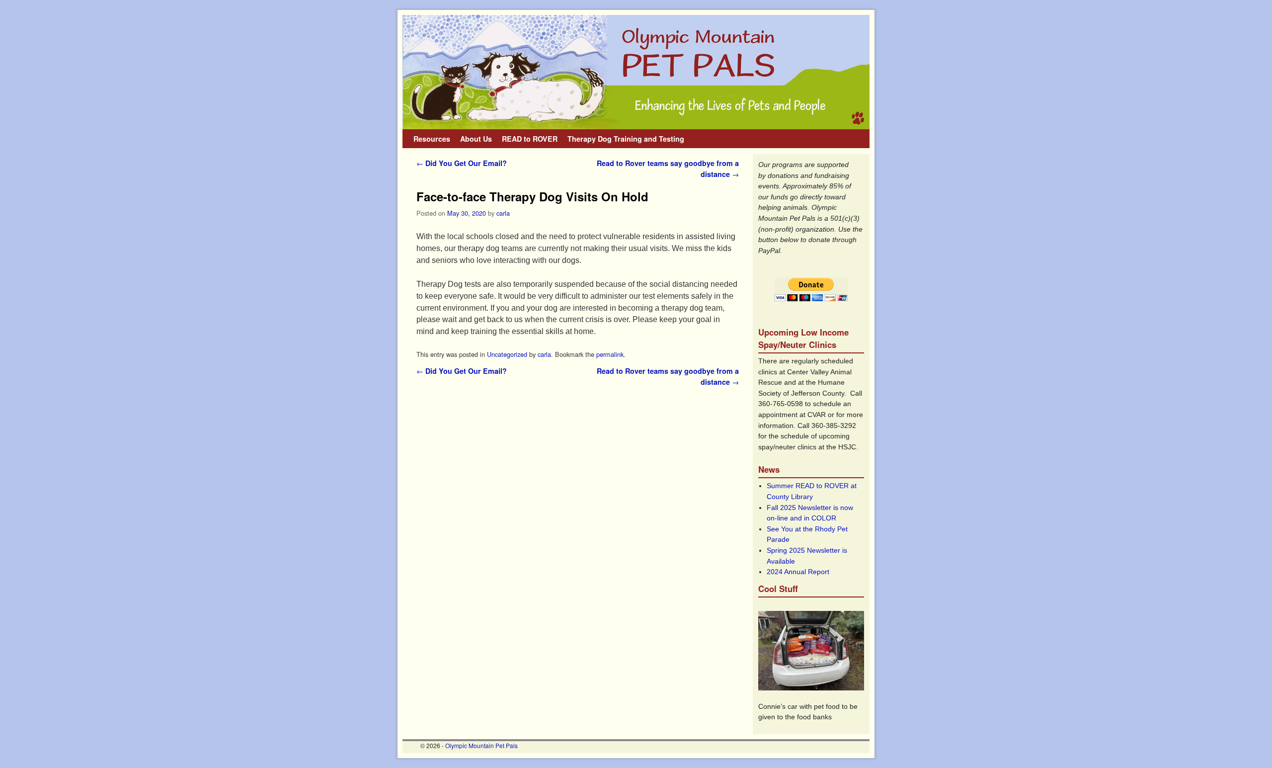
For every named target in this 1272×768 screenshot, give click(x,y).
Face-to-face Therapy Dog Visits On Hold (532, 196)
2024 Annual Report (798, 572)
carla (503, 213)
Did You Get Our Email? (461, 163)
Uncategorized (507, 354)
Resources (431, 139)
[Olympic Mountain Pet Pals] (636, 72)
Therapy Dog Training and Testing (625, 139)
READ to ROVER (529, 139)
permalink (610, 354)
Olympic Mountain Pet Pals (481, 745)
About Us (476, 139)
